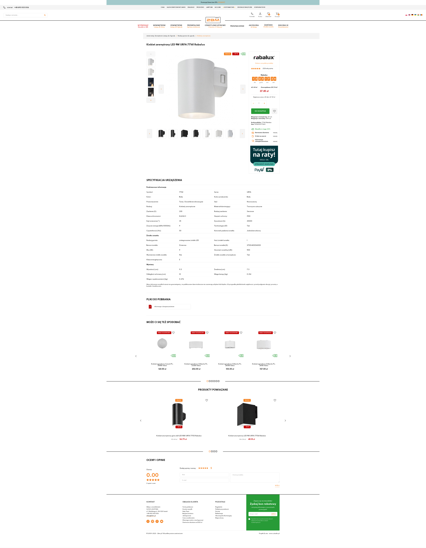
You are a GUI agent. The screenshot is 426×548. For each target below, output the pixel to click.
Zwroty (217, 511)
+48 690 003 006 (21, 7)
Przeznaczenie (237, 26)
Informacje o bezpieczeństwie (164, 306)
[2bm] (213, 20)
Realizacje (191, 7)
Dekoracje (283, 26)
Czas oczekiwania (188, 518)
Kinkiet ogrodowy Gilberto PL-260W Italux (230, 364)
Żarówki (268, 26)
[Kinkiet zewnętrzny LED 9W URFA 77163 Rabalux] (218, 133)
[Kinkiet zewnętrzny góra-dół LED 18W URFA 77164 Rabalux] (230, 133)
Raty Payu (185, 511)
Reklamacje (219, 513)
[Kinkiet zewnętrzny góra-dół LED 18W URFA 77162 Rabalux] (207, 133)
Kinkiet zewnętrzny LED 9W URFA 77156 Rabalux (247, 436)
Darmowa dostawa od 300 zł (192, 522)
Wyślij (277, 485)
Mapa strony (219, 518)
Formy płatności (187, 507)
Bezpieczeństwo (187, 513)
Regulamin (218, 507)
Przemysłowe (193, 26)
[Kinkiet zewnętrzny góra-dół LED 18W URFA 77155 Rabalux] (173, 133)
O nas (163, 7)
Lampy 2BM (209, 7)
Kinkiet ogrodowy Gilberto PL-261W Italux (264, 364)
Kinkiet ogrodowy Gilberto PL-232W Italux (196, 364)
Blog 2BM (218, 7)
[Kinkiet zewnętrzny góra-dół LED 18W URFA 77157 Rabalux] (196, 133)
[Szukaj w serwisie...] (45, 15)
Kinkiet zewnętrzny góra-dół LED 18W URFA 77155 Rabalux (179, 436)
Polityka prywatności (222, 509)
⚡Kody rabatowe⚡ (229, 7)
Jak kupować (186, 515)
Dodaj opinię (269, 68)
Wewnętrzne (159, 26)
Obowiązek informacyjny (223, 515)
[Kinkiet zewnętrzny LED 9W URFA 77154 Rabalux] (161, 133)
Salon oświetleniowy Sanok (176, 7)
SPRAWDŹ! (221, 2)
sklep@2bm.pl (151, 515)
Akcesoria (254, 26)
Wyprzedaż (143, 26)
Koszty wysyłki (187, 509)
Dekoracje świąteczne (245, 7)
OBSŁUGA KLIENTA (190, 502)
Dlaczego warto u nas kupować (192, 520)
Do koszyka (260, 111)
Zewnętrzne (176, 26)
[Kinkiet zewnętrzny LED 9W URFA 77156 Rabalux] (184, 133)
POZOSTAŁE (220, 502)
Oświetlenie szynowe (215, 26)
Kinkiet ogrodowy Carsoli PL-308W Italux (162, 364)
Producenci (200, 7)
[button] (150, 54)
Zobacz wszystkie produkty (264, 63)
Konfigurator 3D (259, 7)
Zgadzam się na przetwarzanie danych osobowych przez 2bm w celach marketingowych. (262, 520)
